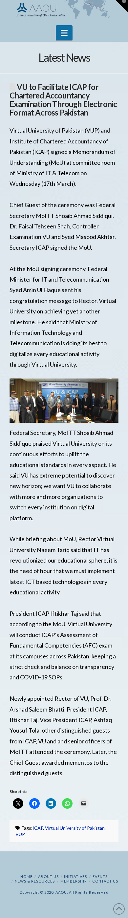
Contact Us (105, 881)
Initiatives (75, 876)
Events (100, 876)
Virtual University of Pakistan (75, 828)
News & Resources (35, 881)
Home (26, 876)
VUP (20, 834)
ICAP (37, 828)
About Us (48, 876)
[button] (64, 32)
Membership (73, 881)
